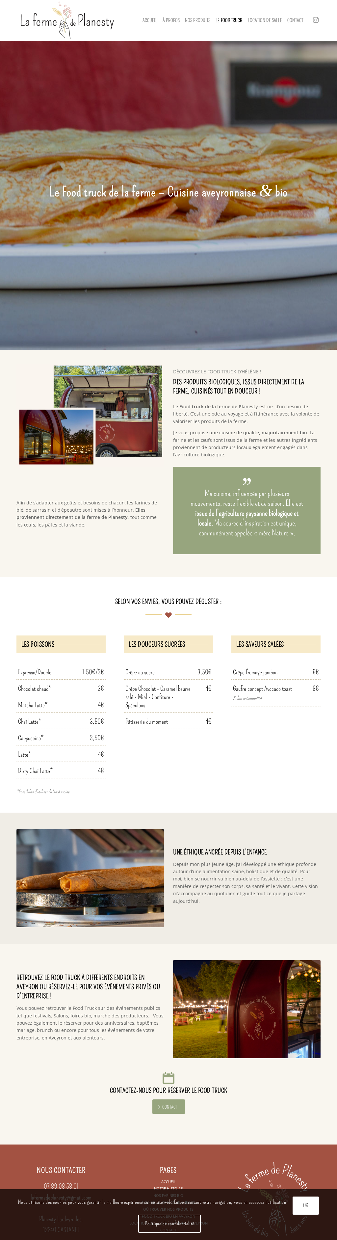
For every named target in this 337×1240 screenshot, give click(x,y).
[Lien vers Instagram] (316, 20)
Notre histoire (168, 1188)
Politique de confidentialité (169, 1223)
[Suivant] (149, 878)
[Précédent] (31, 878)
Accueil (168, 1181)
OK (306, 1205)
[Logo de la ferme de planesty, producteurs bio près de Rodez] (66, 20)
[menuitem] (150, 20)
